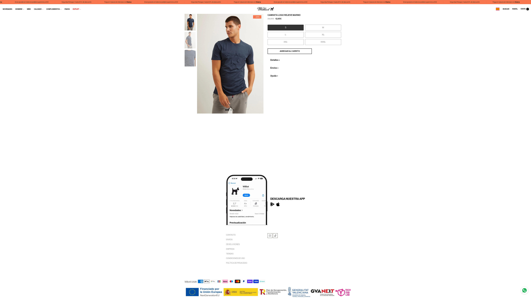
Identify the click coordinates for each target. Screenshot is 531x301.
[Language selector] (498, 9)
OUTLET (76, 9)
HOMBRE (18, 9)
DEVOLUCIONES (233, 244)
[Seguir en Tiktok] (275, 235)
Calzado (38, 9)
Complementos (53, 9)
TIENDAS (229, 254)
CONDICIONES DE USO (235, 258)
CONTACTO (231, 235)
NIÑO (29, 9)
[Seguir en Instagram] (270, 235)
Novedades (7, 9)
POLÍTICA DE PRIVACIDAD (236, 263)
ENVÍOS (229, 239)
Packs (67, 9)
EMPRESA (230, 249)
